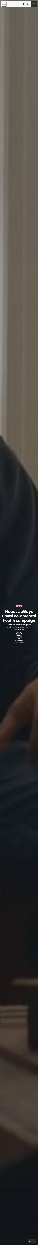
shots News (20, 640)
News (19, 606)
